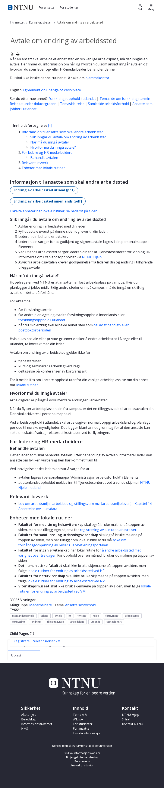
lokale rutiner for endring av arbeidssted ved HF (66, 570)
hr (70, 616)
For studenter (82, 724)
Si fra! (126, 719)
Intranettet (17, 22)
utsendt (95, 622)
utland (44, 616)
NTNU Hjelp (130, 715)
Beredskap (28, 719)
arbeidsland (77, 622)
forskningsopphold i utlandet (41, 320)
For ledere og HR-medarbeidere (47, 152)
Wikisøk (78, 719)
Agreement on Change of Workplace (51, 90)
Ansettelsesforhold (80, 605)
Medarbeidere (40, 605)
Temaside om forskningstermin (125, 98)
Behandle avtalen (44, 157)
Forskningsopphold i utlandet (72, 98)
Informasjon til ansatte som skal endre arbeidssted (62, 132)
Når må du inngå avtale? (49, 142)
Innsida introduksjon (87, 733)
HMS (24, 728)
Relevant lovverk (35, 162)
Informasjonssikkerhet (36, 724)
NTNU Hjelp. (92, 257)
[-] (50, 125)
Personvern (82, 761)
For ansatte (81, 728)
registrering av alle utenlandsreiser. (108, 529)
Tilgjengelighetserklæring (82, 757)
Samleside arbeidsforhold (108, 103)
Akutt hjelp (29, 715)
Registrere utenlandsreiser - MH (38, 641)
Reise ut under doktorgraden (33, 103)
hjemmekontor (97, 77)
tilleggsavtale (55, 622)
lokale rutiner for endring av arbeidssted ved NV (66, 581)
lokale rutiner (27, 385)
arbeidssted (132, 616)
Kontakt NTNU (132, 724)
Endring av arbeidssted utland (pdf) (44, 190)
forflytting (18, 622)
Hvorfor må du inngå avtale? (53, 147)
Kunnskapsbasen (40, 22)
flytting (82, 616)
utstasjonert (114, 622)
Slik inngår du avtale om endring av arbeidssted (68, 137)
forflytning (112, 616)
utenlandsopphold (23, 616)
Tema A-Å (80, 715)
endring (36, 622)
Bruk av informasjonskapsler (82, 753)
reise (96, 616)
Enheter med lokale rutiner (43, 168)
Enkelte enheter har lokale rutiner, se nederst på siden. (54, 211)
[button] (46, 7)
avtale (58, 616)
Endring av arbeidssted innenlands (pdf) (48, 201)
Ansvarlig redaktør (82, 765)
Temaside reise (72, 103)
